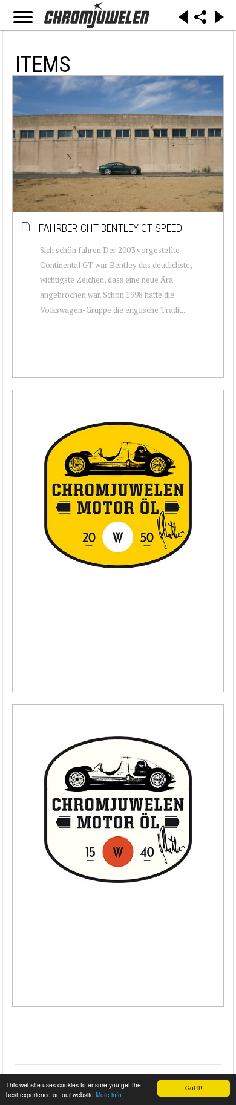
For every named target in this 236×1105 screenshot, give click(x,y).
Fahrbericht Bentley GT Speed (111, 227)
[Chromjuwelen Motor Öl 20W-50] (118, 495)
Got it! (193, 1087)
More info (109, 1094)
